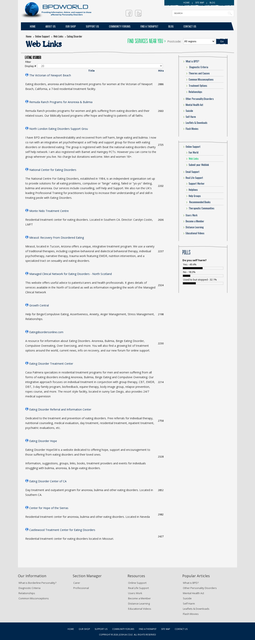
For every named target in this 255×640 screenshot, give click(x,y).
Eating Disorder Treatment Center (51, 363)
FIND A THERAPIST (149, 26)
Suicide (189, 111)
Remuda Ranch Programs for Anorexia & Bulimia (60, 102)
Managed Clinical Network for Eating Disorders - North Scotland (70, 274)
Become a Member (195, 221)
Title (91, 70)
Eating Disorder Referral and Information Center (60, 409)
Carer (76, 583)
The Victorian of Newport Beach (50, 75)
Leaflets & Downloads (196, 123)
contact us (181, 629)
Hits (161, 70)
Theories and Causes (199, 73)
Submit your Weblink (199, 165)
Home (186, 2)
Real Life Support (194, 178)
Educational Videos (195, 233)
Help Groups (195, 196)
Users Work (191, 215)
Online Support (42, 36)
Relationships (195, 92)
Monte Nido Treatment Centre (49, 211)
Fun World (193, 152)
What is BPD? (192, 61)
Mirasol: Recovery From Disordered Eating (56, 237)
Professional (81, 588)
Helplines (193, 190)
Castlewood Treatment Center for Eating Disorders (62, 530)
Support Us (92, 26)
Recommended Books (200, 202)
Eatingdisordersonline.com (46, 332)
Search (230, 13)
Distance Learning (195, 227)
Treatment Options (198, 86)
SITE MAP (199, 2)
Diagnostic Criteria (198, 67)
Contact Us (189, 26)
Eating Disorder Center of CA (48, 481)
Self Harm (191, 117)
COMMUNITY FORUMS (119, 26)
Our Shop (71, 26)
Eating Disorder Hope (43, 441)
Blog (212, 2)
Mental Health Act (194, 105)
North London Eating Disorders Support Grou (58, 129)
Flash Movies (192, 129)
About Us (50, 26)
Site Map (165, 629)
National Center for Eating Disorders (52, 170)
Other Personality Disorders (200, 99)
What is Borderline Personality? (37, 583)
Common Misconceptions (201, 79)
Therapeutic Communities (201, 208)
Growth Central (39, 305)
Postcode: (174, 41)
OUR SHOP (84, 629)
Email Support (192, 172)
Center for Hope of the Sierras (48, 508)
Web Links (58, 36)
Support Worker (197, 183)
